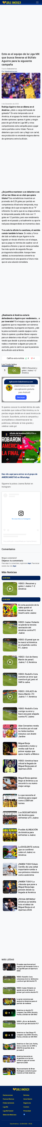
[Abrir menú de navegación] (37, 2)
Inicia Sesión (27, 1099)
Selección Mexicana (9, 1115)
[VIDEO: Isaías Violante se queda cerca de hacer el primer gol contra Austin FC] (10, 990)
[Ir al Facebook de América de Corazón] (24, 1114)
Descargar (21, 397)
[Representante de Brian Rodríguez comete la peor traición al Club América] (10, 1071)
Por (9, 71)
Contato (26, 1107)
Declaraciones (8, 1095)
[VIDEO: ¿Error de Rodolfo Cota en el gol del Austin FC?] (10, 1024)
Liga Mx (5, 1107)
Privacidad (27, 1111)
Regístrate (27, 1103)
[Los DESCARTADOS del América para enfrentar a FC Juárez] (10, 817)
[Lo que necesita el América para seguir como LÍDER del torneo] (10, 800)
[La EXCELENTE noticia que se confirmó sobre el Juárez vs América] (10, 852)
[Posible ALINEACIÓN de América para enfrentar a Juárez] (10, 835)
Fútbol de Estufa (8, 1103)
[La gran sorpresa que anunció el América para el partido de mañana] (10, 1001)
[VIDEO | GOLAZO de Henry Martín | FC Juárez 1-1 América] (10, 696)
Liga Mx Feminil (8, 1111)
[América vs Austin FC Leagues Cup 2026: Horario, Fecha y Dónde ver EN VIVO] (10, 1012)
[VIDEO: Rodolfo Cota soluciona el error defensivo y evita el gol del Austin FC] (10, 979)
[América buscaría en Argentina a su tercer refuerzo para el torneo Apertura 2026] (10, 1058)
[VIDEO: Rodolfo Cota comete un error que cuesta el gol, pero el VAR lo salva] (10, 679)
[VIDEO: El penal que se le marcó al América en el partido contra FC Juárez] (10, 644)
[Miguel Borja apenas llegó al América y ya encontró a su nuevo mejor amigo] (10, 783)
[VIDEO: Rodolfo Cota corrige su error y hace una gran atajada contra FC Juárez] (10, 713)
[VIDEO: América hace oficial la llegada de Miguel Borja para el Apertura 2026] (10, 766)
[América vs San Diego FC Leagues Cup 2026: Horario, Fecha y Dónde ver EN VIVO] (10, 1035)
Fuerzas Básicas (8, 1099)
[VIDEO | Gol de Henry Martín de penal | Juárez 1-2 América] (10, 662)
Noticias (26, 1095)
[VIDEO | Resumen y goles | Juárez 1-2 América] (15, 370)
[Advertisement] (21, 27)
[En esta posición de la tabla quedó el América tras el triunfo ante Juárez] (10, 610)
